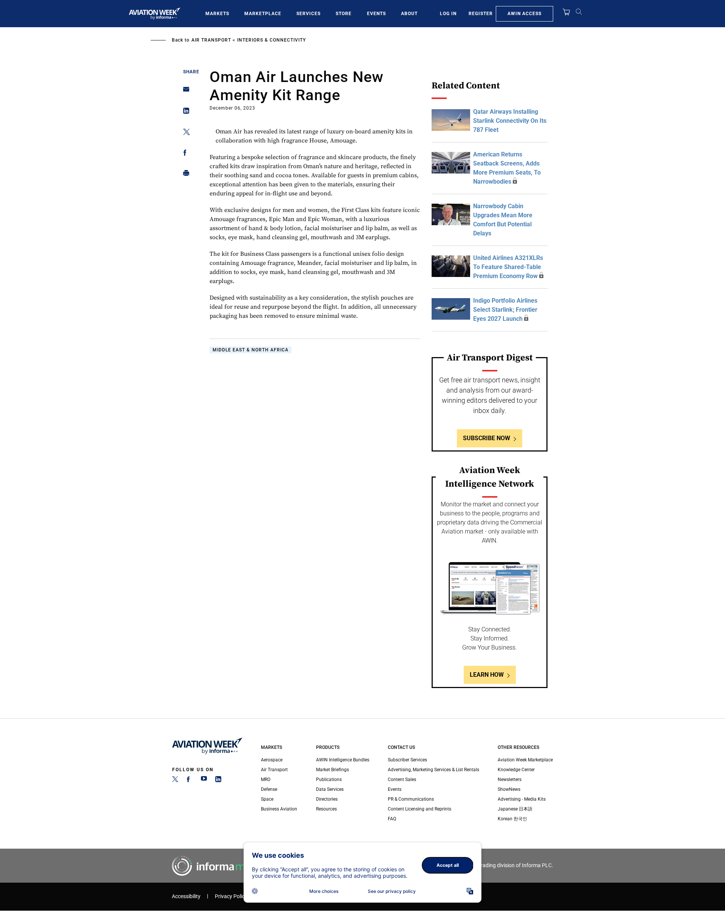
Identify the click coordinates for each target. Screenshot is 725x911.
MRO (265, 779)
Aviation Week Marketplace (525, 760)
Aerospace (271, 760)
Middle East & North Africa (250, 350)
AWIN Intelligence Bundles (342, 760)
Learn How (487, 674)
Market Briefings (332, 769)
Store (344, 13)
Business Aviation (279, 809)
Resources (326, 809)
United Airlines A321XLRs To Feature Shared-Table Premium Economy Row (508, 267)
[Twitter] (175, 780)
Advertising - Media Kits (522, 799)
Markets (217, 13)
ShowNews (509, 789)
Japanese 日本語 (515, 809)
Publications (329, 779)
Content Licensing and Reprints (419, 809)
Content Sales (402, 779)
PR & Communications (411, 799)
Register (481, 13)
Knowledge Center (516, 769)
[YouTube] (204, 780)
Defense (269, 789)
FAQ (392, 818)
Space (267, 799)
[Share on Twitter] (184, 133)
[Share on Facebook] (184, 154)
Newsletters (509, 779)
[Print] (184, 174)
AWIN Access (524, 13)
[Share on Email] (184, 91)
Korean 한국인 (512, 818)
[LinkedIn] (218, 780)
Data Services (330, 789)
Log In (448, 13)
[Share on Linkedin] (184, 112)
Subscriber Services (407, 760)
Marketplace (262, 13)
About (409, 13)
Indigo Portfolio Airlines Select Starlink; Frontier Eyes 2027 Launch (505, 309)
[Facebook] (190, 780)
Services (308, 13)
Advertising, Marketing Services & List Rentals (433, 769)
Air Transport (211, 40)
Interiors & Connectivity (271, 40)
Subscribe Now (486, 438)
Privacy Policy (231, 896)
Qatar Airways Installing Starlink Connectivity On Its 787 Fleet (509, 120)
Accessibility (186, 896)
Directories (327, 799)
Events (376, 13)
